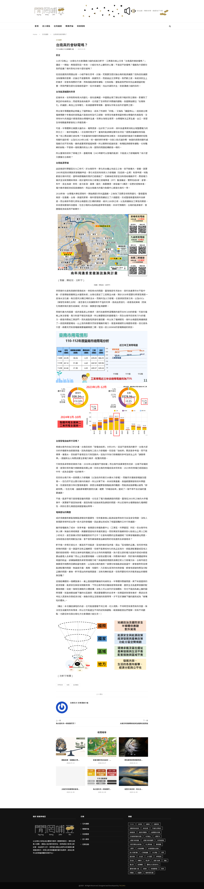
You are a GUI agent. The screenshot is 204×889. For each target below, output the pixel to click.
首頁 (37, 26)
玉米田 (132, 860)
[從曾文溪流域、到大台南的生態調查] (133, 776)
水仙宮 (141, 856)
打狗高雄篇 (145, 852)
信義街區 (156, 824)
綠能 (165, 860)
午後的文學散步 (156, 828)
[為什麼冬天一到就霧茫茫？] (102, 776)
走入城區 (46, 26)
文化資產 (154, 852)
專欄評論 (69, 26)
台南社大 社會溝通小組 (66, 49)
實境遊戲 (158, 844)
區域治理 (145, 828)
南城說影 (132, 832)
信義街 (148, 824)
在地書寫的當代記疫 (135, 836)
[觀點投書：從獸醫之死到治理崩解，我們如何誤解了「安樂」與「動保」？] (70, 747)
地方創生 (148, 836)
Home (35, 34)
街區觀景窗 (154, 869)
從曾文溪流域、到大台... (133, 789)
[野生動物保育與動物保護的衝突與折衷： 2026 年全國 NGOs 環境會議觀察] (133, 747)
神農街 (140, 860)
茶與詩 (145, 869)
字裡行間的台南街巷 (135, 844)
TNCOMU (122, 885)
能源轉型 (76, 685)
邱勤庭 (132, 873)
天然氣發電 (160, 840)
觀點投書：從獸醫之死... (70, 760)
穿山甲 (147, 860)
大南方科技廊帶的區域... (70, 789)
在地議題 (58, 26)
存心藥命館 (148, 844)
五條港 (140, 824)
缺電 (68, 685)
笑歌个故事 (156, 860)
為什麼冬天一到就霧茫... (102, 789)
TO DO (132, 824)
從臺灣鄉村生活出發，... (102, 760)
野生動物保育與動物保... (133, 760)
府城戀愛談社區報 (153, 848)
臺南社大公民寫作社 (153, 864)
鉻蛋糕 (140, 873)
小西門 (132, 848)
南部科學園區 (143, 832)
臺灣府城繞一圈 (134, 869)
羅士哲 (132, 864)
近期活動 (85, 844)
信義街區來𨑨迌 (134, 828)
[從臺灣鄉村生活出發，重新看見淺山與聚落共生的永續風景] (102, 747)
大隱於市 (157, 836)
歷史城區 (132, 856)
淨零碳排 (60, 685)
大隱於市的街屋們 (148, 840)
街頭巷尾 (81, 26)
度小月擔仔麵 (134, 852)
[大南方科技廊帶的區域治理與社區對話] (70, 776)
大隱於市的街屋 (134, 840)
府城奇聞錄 (141, 848)
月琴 (162, 852)
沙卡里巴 (149, 856)
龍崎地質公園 (149, 873)
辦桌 (162, 869)
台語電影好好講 (155, 832)
